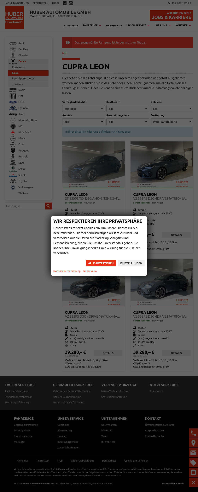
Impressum (90, 270)
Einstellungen (131, 263)
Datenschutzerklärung (67, 270)
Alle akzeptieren (101, 263)
